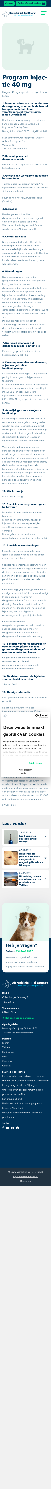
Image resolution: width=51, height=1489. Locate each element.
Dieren (5, 1043)
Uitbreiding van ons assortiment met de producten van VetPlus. (22, 1092)
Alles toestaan (25, 770)
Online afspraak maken (29, 3)
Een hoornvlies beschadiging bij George (23, 1076)
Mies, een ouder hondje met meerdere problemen (22, 1115)
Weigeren (25, 773)
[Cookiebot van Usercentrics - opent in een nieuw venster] (36, 716)
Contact (9, 3)
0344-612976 (24, 951)
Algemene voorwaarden (25, 1177)
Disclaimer (25, 1181)
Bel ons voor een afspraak (19, 1018)
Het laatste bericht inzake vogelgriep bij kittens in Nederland (22, 1106)
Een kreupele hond (12, 1099)
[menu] (44, 14)
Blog (4, 1057)
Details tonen (35, 763)
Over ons (7, 1061)
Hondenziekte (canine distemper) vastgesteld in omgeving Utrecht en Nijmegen (25, 1083)
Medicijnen (8, 1052)
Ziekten (6, 1047)
